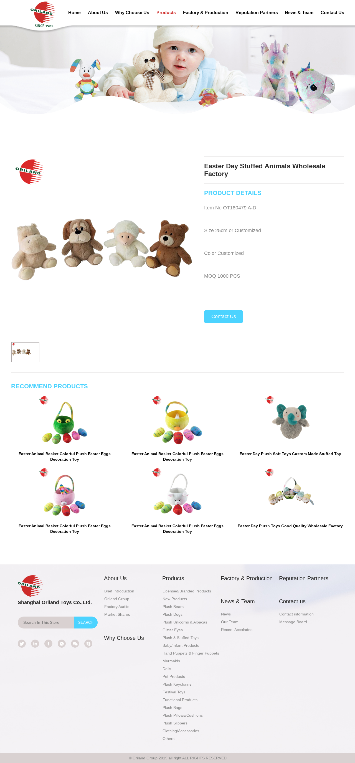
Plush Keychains (177, 684)
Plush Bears (173, 606)
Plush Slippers (175, 723)
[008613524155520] (62, 644)
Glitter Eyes (173, 630)
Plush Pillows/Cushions (183, 715)
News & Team (299, 12)
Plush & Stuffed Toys (181, 637)
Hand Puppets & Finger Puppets (191, 653)
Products (166, 12)
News (226, 614)
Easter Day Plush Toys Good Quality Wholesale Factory (290, 526)
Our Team (230, 622)
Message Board (293, 622)
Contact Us (332, 12)
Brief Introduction (119, 591)
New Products (175, 599)
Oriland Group (116, 599)
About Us (98, 12)
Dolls (167, 668)
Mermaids (171, 661)
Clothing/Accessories (181, 731)
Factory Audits (116, 606)
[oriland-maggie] (88, 644)
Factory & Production (205, 12)
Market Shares (117, 614)
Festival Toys (174, 692)
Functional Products (180, 700)
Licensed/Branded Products (187, 591)
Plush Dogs (172, 614)
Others (168, 738)
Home (74, 12)
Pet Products (174, 676)
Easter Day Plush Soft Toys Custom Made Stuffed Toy (290, 454)
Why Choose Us (132, 12)
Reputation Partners (256, 12)
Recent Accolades (236, 629)
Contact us (292, 601)
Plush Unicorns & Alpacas (185, 622)
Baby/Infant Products (181, 645)
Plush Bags (172, 707)
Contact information (296, 614)
